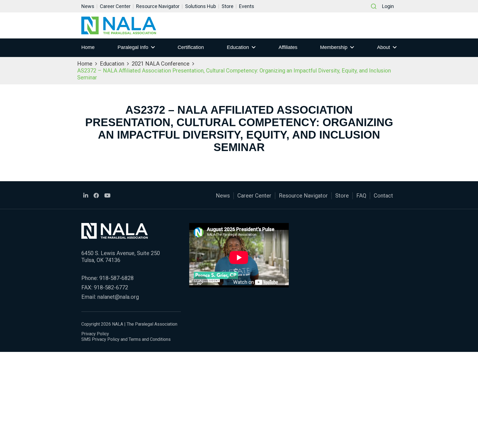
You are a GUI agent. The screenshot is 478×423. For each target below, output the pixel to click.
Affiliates (288, 47)
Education (238, 47)
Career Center (115, 6)
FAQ (361, 195)
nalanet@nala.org (118, 297)
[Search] (373, 6)
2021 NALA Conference (160, 63)
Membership (333, 47)
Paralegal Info (133, 47)
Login (388, 6)
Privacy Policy (95, 333)
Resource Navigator (158, 6)
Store (227, 6)
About (383, 47)
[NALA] (118, 25)
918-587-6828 (116, 278)
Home (88, 47)
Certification (191, 47)
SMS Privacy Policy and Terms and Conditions (126, 339)
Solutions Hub (200, 6)
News (87, 6)
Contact (383, 195)
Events (246, 6)
